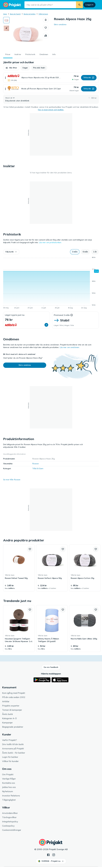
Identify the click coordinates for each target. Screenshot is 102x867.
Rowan (35, 463)
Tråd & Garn (43, 14)
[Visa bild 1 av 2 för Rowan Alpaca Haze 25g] (6, 20)
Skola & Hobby (29, 14)
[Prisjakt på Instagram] (53, 854)
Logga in (89, 4)
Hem (5, 14)
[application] (51, 283)
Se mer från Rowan (11, 479)
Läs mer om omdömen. (70, 347)
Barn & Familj (15, 14)
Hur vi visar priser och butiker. (51, 109)
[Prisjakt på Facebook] (48, 854)
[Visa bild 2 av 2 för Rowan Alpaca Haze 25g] (6, 28)
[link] (19, 568)
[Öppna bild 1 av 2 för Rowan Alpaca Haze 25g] (26, 33)
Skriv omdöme (60, 24)
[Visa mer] (5, 78)
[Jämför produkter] (46, 36)
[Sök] (79, 4)
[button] (46, 20)
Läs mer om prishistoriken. (50, 242)
